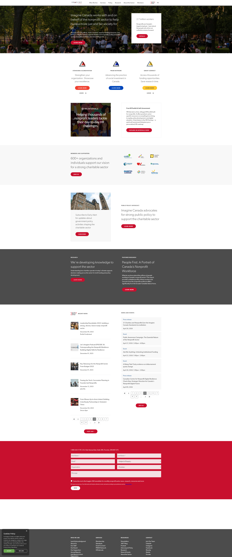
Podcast (123, 545)
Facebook (149, 548)
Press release (127, 319)
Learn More (78, 42)
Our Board (74, 548)
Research (118, 3)
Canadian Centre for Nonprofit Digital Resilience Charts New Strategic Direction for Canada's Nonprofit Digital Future (140, 381)
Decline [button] (21, 551)
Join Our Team (150, 541)
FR (158, 3)
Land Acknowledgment (78, 541)
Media (148, 552)
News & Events (125, 552)
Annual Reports (76, 552)
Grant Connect (100, 545)
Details (142, 36)
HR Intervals (99, 550)
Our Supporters (76, 550)
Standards (99, 543)
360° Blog (124, 543)
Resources (125, 537)
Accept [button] (9, 551)
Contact (149, 537)
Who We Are (93, 3)
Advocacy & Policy (127, 548)
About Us (74, 543)
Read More (14, 547)
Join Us (76, 174)
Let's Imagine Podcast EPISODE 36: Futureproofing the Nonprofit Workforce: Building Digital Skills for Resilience (94, 347)
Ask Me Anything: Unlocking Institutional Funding (140, 352)
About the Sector (129, 3)
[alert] (15, 542)
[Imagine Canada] (76, 3)
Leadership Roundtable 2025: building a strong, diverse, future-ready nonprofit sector (94, 325)
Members (140, 3)
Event (125, 334)
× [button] (26, 531)
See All (141, 405)
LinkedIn (148, 543)
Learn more (129, 289)
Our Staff (73, 545)
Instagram (149, 545)
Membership (100, 541)
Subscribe (82, 234)
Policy (110, 3)
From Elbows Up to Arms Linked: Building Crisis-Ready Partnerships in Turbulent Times (94, 402)
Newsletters (125, 541)
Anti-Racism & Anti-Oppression (77, 555)
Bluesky (148, 550)
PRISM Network (101, 548)
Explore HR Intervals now (139, 130)
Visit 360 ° (90, 431)
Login (83, 93)
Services (103, 3)
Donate (148, 554)
